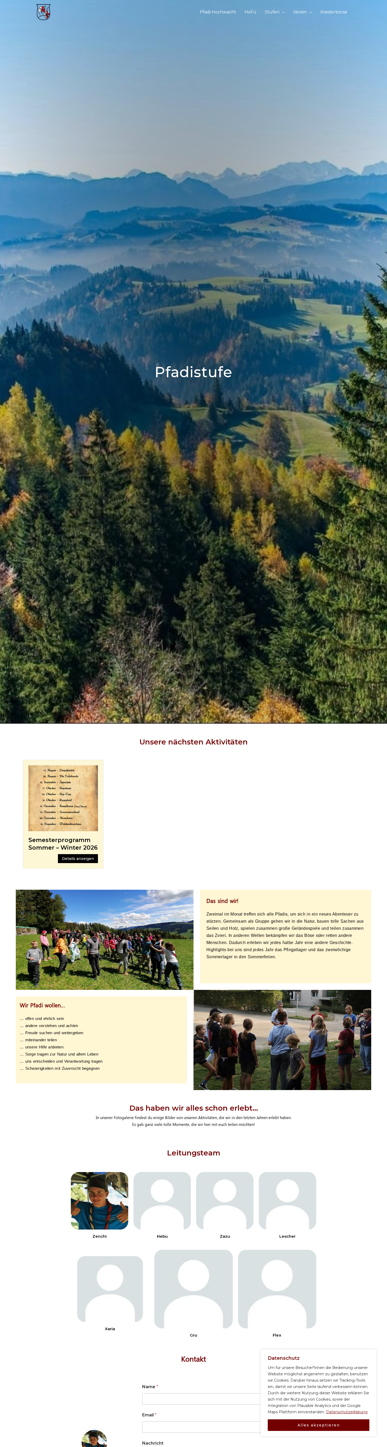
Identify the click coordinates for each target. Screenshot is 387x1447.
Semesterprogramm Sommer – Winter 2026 (63, 843)
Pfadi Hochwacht (218, 11)
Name (150, 1386)
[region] (318, 1392)
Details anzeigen (78, 858)
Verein (300, 11)
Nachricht (152, 1443)
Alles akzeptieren (318, 1425)
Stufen (272, 11)
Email (149, 1414)
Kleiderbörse (333, 11)
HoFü (250, 11)
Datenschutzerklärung (347, 1412)
